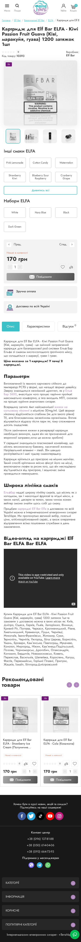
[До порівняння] (25, 763)
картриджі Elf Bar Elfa (32, 509)
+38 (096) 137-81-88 (40, 839)
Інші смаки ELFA (19, 151)
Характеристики (38, 326)
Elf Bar (70, 55)
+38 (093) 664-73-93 (40, 851)
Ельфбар (9, 492)
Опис (11, 326)
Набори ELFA (17, 201)
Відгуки (69, 326)
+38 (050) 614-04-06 (40, 845)
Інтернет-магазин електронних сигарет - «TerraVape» (40, 934)
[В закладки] (34, 763)
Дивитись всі (40, 190)
